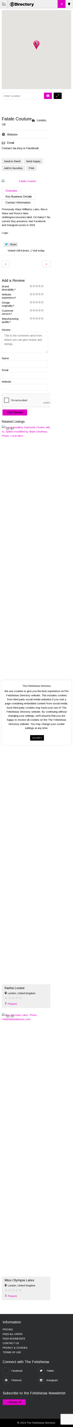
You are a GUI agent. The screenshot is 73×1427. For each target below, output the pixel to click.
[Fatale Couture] (26, 181)
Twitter (50, 1370)
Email (5, 370)
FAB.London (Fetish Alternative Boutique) (6, 264)
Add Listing (62, 4)
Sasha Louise (14, 988)
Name (5, 358)
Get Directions (48, 96)
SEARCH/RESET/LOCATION (69, 4)
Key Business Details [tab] (18, 196)
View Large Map (58, 96)
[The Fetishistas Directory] (22, 4)
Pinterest (17, 1380)
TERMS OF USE (12, 1352)
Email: (11, 142)
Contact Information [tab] (17, 202)
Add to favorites (13, 168)
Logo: (5, 232)
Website (6, 381)
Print (31, 168)
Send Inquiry (33, 161)
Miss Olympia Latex (19, 1280)
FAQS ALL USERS (13, 1334)
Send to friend (12, 161)
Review (6, 329)
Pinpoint (12, 1003)
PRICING (8, 1329)
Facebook (17, 1370)
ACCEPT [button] (37, 738)
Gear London (46, 264)
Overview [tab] (11, 190)
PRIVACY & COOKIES (15, 1347)
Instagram (52, 1380)
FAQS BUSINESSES (14, 1338)
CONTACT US (11, 1343)
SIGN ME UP (14, 1402)
